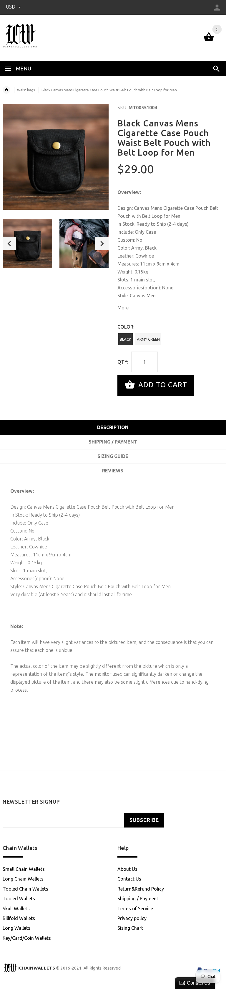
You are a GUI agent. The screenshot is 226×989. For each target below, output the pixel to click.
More (123, 307)
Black (125, 339)
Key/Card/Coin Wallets (27, 938)
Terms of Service (135, 908)
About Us (127, 869)
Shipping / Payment (137, 898)
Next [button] (102, 243)
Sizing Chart (130, 928)
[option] (27, 243)
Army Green (148, 339)
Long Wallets (16, 928)
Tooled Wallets (19, 898)
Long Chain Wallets (23, 878)
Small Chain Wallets (24, 869)
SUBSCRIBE (144, 820)
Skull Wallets (16, 908)
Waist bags (26, 90)
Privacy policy (132, 918)
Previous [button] (9, 243)
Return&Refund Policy (140, 888)
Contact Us (129, 878)
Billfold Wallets (19, 918)
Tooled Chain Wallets (25, 888)
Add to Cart (161, 385)
